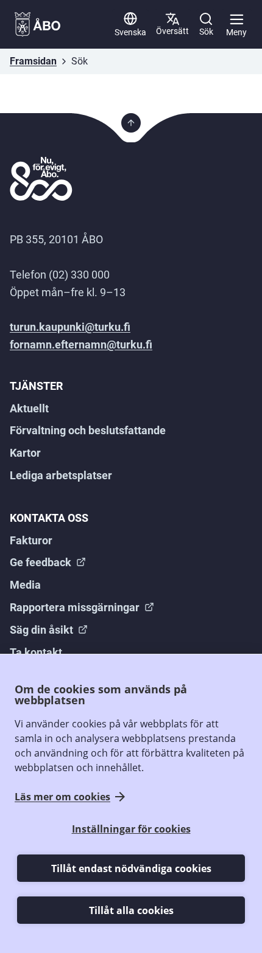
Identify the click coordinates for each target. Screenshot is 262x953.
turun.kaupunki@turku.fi (70, 327)
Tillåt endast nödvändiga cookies (131, 868)
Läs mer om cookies (62, 796)
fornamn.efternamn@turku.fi (81, 344)
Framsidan (33, 61)
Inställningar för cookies (131, 829)
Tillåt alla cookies (131, 910)
